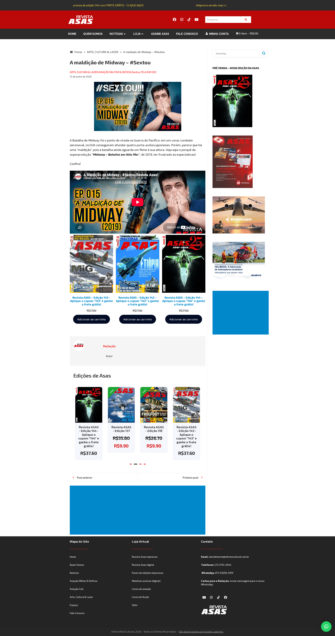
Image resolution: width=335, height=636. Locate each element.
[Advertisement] (138, 510)
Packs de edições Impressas (147, 572)
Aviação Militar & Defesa (83, 580)
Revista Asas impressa (144, 556)
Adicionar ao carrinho (91, 319)
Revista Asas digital (143, 564)
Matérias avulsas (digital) (146, 580)
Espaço (74, 604)
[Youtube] (196, 19)
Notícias (116, 33)
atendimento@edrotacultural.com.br (229, 556)
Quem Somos (93, 33)
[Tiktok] (189, 19)
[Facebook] (174, 19)
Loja (137, 33)
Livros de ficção (140, 596)
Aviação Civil (76, 588)
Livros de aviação (141, 588)
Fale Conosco (187, 33)
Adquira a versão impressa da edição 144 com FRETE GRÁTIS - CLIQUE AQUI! (91, 5)
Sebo (134, 604)
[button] (326, 626)
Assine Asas (160, 33)
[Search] (246, 19)
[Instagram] (182, 19)
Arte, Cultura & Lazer (81, 596)
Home (72, 33)
